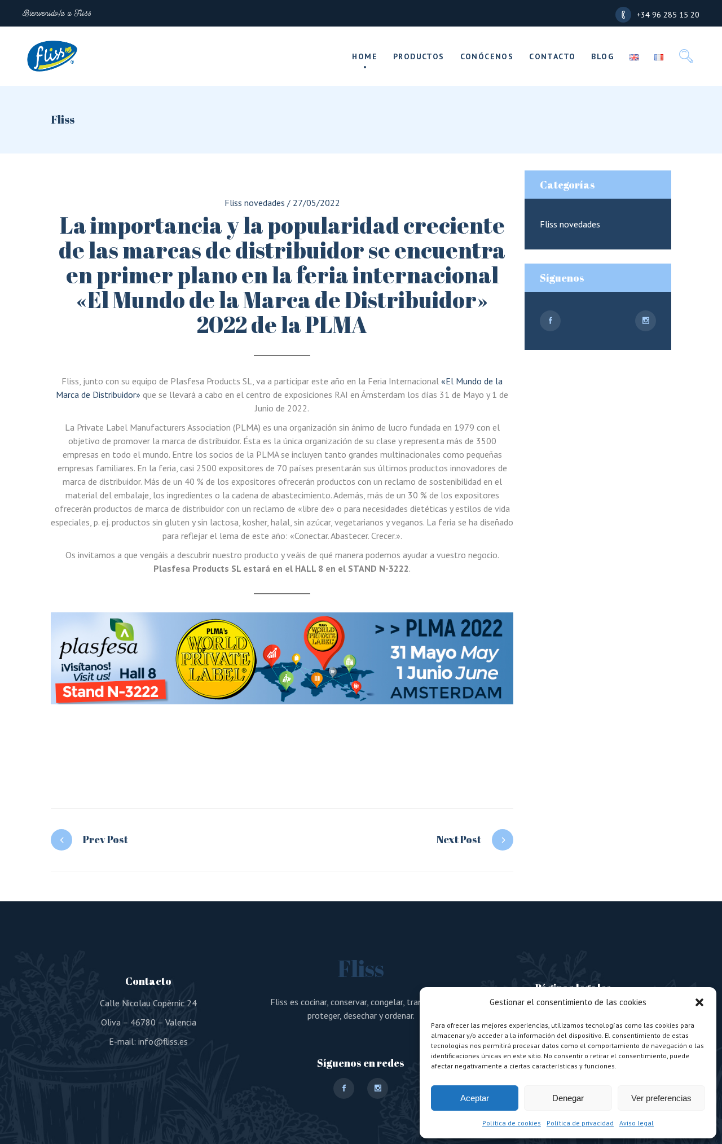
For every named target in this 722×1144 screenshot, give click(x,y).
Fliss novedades (254, 202)
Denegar (568, 1098)
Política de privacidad (580, 1123)
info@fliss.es (163, 1041)
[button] (699, 1002)
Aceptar (474, 1098)
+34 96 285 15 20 (668, 15)
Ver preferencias (661, 1098)
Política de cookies (511, 1123)
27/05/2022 (316, 202)
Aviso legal (636, 1123)
